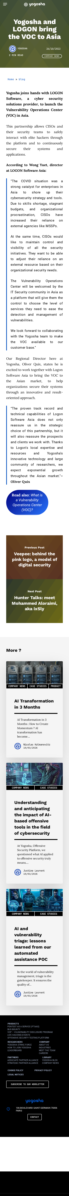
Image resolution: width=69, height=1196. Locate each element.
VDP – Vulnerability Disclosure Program (30, 1032)
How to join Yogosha (19, 1047)
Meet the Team (47, 1050)
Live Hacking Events (18, 1035)
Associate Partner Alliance (22, 1060)
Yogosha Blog (50, 1060)
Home (11, 79)
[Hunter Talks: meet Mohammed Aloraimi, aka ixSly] (34, 601)
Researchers (15, 1042)
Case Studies (38, 686)
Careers (43, 1053)
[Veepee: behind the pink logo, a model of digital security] (34, 557)
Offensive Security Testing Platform (28, 1038)
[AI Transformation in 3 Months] (34, 709)
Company (44, 1042)
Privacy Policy (43, 1070)
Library (46, 1057)
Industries (45, 1047)
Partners (13, 1057)
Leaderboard (14, 1050)
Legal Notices (16, 1074)
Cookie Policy (15, 1070)
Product (56, 686)
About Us (44, 1045)
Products (13, 1024)
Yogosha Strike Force (19, 1045)
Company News (51, 56)
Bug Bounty (13, 1029)
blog (22, 79)
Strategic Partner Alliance (22, 1063)
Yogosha (22, 49)
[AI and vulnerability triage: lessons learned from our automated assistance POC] (34, 947)
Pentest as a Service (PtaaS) (23, 1026)
